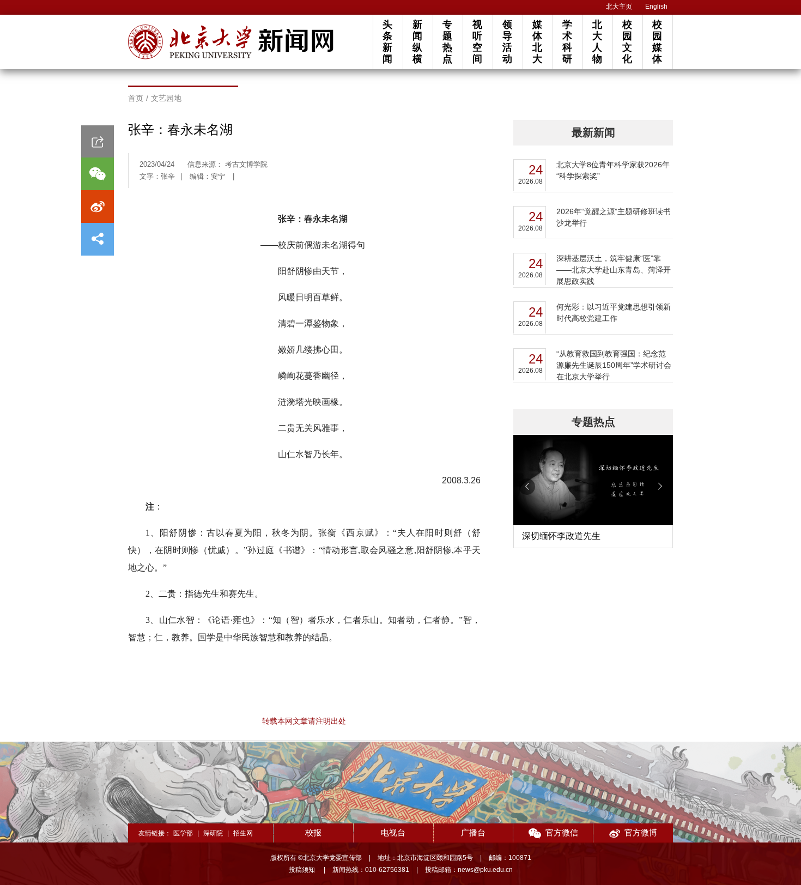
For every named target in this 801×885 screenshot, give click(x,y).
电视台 (393, 832)
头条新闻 (387, 41)
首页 (135, 98)
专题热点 (447, 41)
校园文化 (627, 41)
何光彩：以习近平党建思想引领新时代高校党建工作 (613, 312)
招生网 (243, 833)
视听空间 (477, 41)
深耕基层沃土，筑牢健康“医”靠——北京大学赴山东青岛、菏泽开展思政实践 (613, 270)
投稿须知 (303, 870)
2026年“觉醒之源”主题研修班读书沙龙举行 (613, 217)
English (656, 6)
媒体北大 (537, 41)
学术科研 (567, 41)
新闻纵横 (417, 41)
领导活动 (507, 41)
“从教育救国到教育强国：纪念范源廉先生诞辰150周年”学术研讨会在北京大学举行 (613, 365)
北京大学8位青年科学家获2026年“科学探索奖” (613, 170)
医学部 (183, 833)
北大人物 (597, 41)
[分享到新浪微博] (97, 206)
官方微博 (640, 832)
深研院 (213, 833)
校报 (313, 832)
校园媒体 (657, 41)
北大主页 (619, 6)
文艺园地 (166, 98)
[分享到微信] (97, 173)
